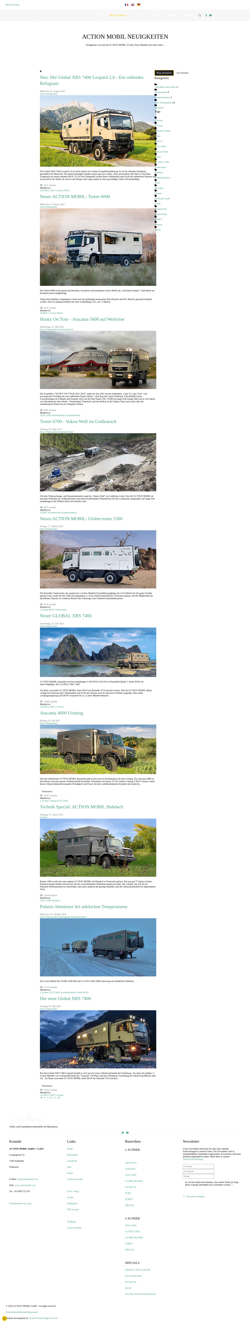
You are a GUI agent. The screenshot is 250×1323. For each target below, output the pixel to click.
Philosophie (72, 1155)
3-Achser (59, 190)
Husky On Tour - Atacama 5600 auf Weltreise (82, 319)
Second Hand (161, 214)
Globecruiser (61, 609)
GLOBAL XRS (47, 190)
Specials (170, 15)
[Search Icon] (199, 15)
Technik (43, 817)
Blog (8, 4)
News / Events (117, 15)
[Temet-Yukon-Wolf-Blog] (98, 462)
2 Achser (137, 15)
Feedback (71, 1221)
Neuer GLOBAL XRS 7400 (66, 615)
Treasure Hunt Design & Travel (43, 1318)
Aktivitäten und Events (165, 87)
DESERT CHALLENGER (137, 1270)
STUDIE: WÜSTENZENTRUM (140, 1294)
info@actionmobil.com (27, 1179)
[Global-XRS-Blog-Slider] (98, 1039)
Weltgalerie (72, 1203)
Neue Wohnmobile (48, 94)
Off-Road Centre (162, 198)
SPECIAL (130, 1205)
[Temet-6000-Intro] (98, 246)
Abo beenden (182, 73)
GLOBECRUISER (134, 1181)
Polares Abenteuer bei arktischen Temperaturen (83, 906)
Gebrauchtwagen (75, 1179)
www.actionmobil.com (25, 1185)
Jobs (69, 1167)
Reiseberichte (58, 415)
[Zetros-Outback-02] (98, 847)
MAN (67, 190)
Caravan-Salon (161, 151)
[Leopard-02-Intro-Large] (98, 130)
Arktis (79, 992)
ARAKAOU (131, 1163)
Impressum (33, 1312)
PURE (158, 204)
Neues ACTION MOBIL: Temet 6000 (75, 196)
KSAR (128, 1288)
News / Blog (73, 1191)
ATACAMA (45, 415)
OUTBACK (131, 1187)
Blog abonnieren (164, 73)
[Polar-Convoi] (98, 947)
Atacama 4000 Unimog (61, 712)
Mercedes (159, 188)
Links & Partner (74, 1228)
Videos (158, 230)
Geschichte (72, 1161)
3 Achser (154, 15)
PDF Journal (73, 1209)
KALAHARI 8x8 (133, 1276)
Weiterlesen (47, 791)
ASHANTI (130, 1169)
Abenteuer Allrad (162, 131)
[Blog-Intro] (98, 652)
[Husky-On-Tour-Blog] (98, 359)
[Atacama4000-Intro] (98, 749)
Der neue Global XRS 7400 (65, 998)
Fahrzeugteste (64, 917)
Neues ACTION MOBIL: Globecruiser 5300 (81, 518)
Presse (70, 1173)
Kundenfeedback (65, 329)
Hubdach (56, 900)
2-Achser (52, 313)
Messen (158, 193)
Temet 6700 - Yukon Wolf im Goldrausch (78, 421)
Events (158, 157)
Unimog (52, 800)
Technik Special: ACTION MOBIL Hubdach (81, 806)
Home (99, 15)
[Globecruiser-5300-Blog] (98, 559)
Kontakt (15, 4)
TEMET (44, 313)
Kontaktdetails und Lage (20, 1203)
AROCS (158, 141)
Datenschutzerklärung (193, 1159)
